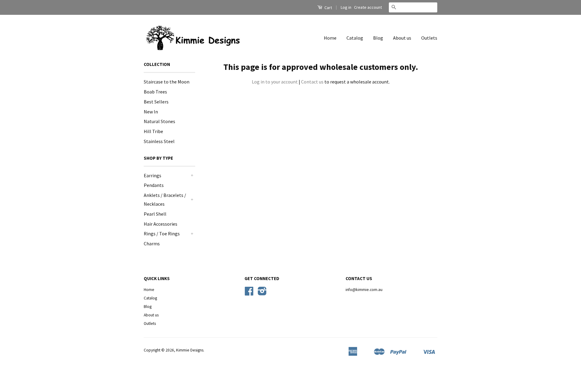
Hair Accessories (160, 224)
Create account (368, 7)
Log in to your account (275, 82)
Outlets (429, 38)
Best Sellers (156, 102)
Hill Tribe (153, 131)
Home (330, 38)
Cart (327, 7)
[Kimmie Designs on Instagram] (262, 293)
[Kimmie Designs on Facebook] (249, 293)
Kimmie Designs (189, 350)
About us (402, 38)
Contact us (312, 82)
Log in (346, 7)
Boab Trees (155, 92)
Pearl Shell (155, 214)
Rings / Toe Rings (162, 233)
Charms (152, 243)
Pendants (154, 185)
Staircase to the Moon (166, 82)
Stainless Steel (159, 141)
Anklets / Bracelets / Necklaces (165, 199)
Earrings (152, 175)
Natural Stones (159, 121)
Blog (378, 38)
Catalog (354, 38)
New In (151, 112)
